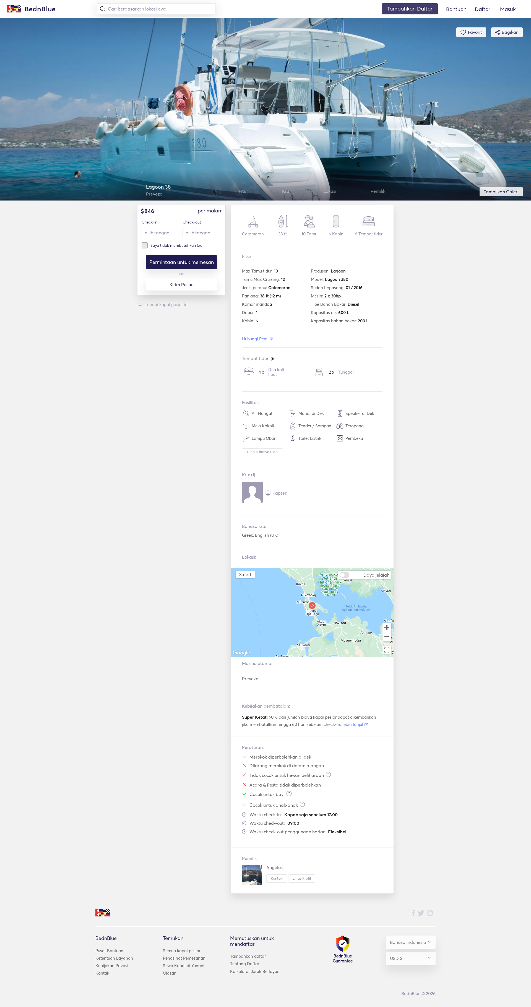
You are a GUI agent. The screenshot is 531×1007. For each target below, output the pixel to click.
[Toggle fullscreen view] (386, 650)
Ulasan (169, 973)
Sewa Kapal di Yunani (183, 965)
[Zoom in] (386, 627)
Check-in (149, 222)
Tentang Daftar (244, 963)
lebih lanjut (353, 724)
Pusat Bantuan (109, 950)
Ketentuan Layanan (114, 958)
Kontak (277, 878)
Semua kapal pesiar (182, 950)
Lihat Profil (302, 878)
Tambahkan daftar (248, 956)
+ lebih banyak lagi (262, 451)
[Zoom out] (386, 637)
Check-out (192, 222)
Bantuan (456, 9)
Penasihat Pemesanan (184, 958)
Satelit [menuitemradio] (245, 574)
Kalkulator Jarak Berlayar (254, 971)
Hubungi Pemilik (257, 338)
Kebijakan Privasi (111, 965)
